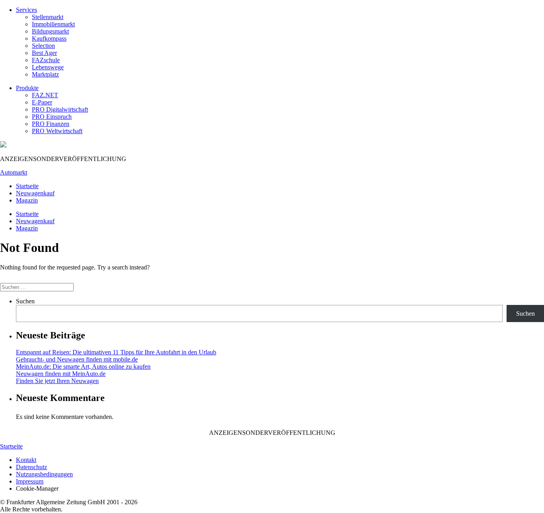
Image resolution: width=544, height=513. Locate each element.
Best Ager (44, 52)
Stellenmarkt (47, 17)
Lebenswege (48, 67)
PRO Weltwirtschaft (57, 131)
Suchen (25, 301)
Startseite (27, 186)
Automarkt (13, 172)
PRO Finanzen (50, 123)
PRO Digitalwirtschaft (60, 109)
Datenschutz (31, 467)
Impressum (29, 481)
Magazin (27, 200)
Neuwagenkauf (35, 193)
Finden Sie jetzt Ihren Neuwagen (57, 380)
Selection (43, 45)
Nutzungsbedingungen (44, 474)
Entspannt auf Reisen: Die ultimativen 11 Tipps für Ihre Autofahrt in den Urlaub (116, 352)
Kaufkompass (49, 38)
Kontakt (26, 459)
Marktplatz (45, 74)
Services (26, 9)
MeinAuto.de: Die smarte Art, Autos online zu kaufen (83, 366)
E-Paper (42, 102)
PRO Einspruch (52, 116)
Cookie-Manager (37, 488)
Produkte (27, 88)
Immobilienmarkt (53, 24)
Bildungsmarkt (50, 31)
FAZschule (46, 60)
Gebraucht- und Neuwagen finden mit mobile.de (77, 359)
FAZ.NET (45, 95)
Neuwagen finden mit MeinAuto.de (61, 373)
